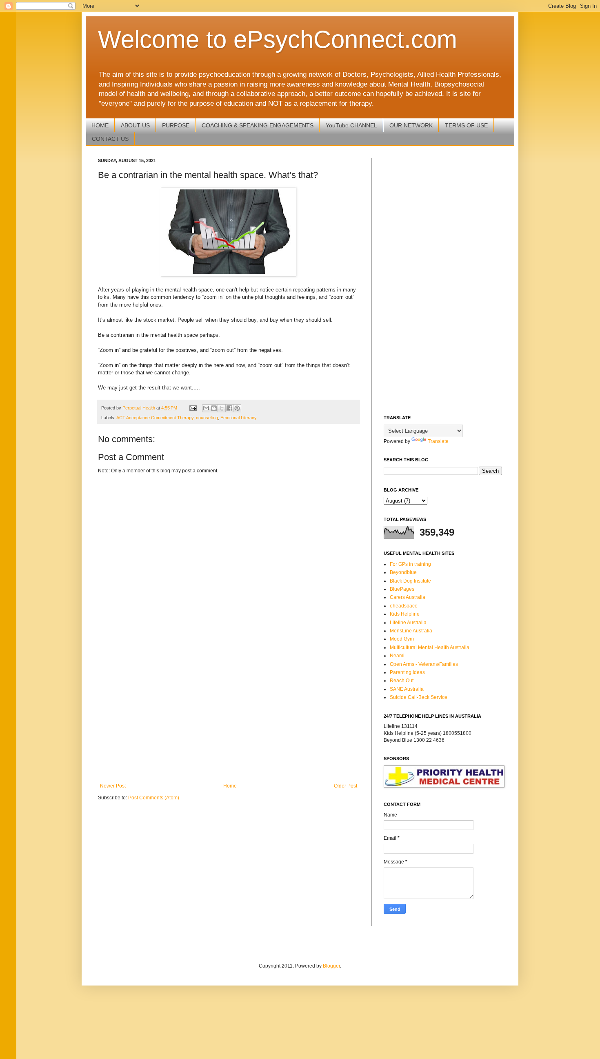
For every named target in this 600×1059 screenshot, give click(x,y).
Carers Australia (407, 597)
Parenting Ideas (407, 672)
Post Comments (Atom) (153, 798)
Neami (397, 656)
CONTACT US (110, 139)
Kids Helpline (405, 614)
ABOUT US (135, 125)
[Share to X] (222, 408)
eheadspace (404, 606)
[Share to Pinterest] (237, 408)
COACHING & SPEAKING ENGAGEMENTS (257, 125)
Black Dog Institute (410, 581)
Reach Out (401, 680)
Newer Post (113, 786)
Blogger (331, 966)
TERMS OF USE (466, 125)
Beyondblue (403, 572)
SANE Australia (407, 689)
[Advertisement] (228, 716)
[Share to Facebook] (229, 408)
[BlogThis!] (214, 408)
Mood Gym (402, 639)
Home (230, 786)
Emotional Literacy (238, 417)
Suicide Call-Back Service (418, 697)
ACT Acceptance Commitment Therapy (154, 417)
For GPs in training (410, 564)
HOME (100, 125)
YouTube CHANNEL (351, 125)
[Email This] (206, 408)
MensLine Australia (411, 631)
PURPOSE (175, 125)
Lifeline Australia (408, 622)
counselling (207, 417)
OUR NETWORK (411, 125)
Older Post (345, 786)
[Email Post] (192, 407)
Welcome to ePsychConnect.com (277, 39)
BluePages (402, 589)
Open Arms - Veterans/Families (424, 664)
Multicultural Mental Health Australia (429, 647)
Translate (438, 441)
